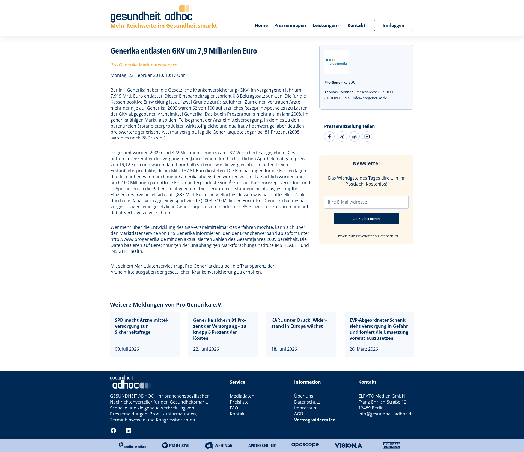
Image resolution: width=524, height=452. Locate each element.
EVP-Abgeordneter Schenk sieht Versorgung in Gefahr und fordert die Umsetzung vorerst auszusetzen (379, 329)
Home (261, 25)
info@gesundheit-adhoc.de (386, 414)
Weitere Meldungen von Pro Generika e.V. (166, 304)
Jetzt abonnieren (366, 219)
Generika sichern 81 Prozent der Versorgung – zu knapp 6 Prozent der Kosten (219, 329)
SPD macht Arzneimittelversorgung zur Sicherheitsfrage (141, 326)
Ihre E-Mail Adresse (347, 202)
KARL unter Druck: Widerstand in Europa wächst (299, 323)
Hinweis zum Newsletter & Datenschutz (366, 235)
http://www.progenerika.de (138, 239)
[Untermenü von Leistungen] (339, 25)
